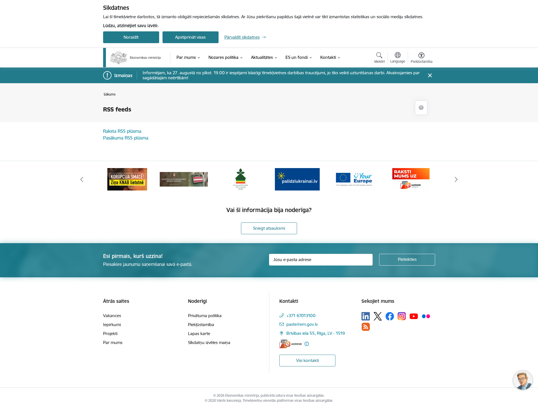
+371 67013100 (301, 315)
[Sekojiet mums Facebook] (390, 316)
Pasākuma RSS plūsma (125, 138)
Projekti (110, 333)
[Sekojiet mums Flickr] (426, 316)
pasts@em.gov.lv (302, 324)
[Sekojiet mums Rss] (365, 327)
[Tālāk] (456, 179)
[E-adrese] (290, 343)
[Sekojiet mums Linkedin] (365, 316)
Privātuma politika (205, 315)
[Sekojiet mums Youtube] (414, 316)
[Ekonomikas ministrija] (135, 57)
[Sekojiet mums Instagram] (402, 316)
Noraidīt (131, 37)
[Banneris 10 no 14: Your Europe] (354, 179)
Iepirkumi (112, 324)
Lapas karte (199, 333)
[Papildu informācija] (307, 344)
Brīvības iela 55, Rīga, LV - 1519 (315, 333)
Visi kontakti (307, 360)
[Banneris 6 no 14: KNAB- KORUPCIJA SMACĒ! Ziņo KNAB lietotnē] (127, 179)
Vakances (112, 315)
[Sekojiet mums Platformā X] (378, 316)
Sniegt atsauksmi (269, 228)
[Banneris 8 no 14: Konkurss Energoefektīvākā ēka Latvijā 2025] (241, 179)
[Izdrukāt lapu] (421, 108)
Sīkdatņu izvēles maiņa (209, 342)
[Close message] (430, 75)
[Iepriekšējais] (82, 179)
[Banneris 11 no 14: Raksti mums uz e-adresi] (411, 179)
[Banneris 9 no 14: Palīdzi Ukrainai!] (297, 179)
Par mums (112, 342)
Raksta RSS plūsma (122, 131)
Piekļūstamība (201, 324)
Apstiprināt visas (190, 37)
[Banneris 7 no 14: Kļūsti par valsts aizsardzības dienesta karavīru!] (184, 179)
